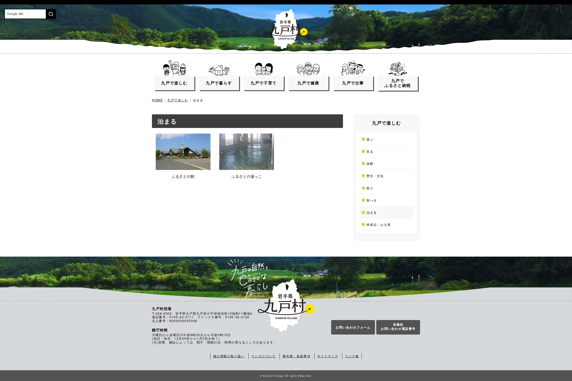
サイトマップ (327, 356)
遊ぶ (369, 139)
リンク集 (352, 356)
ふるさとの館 (183, 176)
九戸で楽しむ (177, 100)
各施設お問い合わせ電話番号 (398, 326)
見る (369, 151)
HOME (157, 100)
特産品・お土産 (378, 224)
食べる (371, 200)
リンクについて (263, 356)
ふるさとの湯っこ (246, 176)
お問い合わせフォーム (353, 327)
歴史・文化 (375, 176)
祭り (369, 188)
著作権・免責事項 (296, 356)
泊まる (371, 212)
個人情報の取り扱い (228, 356)
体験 (369, 163)
